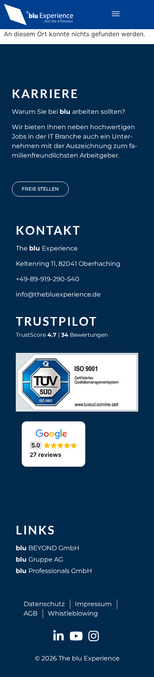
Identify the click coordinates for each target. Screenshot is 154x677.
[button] (115, 14)
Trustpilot (57, 321)
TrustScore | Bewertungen (62, 334)
